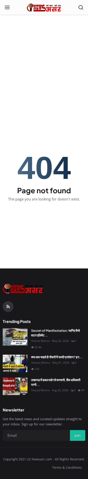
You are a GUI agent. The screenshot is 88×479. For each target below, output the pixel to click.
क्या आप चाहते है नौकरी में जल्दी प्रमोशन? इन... (57, 357)
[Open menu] (7, 7)
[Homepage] (44, 7)
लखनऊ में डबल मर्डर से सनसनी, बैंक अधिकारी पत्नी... (55, 382)
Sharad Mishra (40, 390)
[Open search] (80, 7)
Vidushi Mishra (40, 341)
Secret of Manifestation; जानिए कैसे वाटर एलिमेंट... (55, 332)
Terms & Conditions (67, 467)
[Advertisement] (44, 46)
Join (78, 435)
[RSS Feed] (8, 306)
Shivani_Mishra (40, 363)
